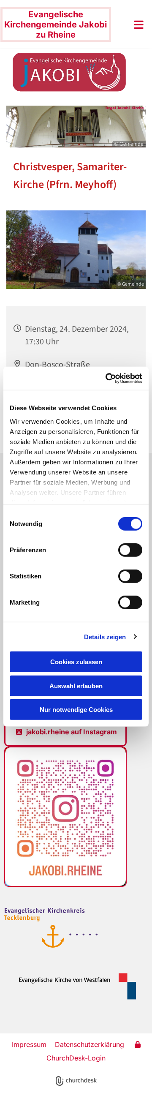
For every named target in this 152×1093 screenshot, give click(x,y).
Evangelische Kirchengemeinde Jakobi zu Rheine (55, 24)
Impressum (29, 1044)
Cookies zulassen (76, 661)
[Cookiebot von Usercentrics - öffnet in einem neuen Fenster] (107, 378)
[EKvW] (73, 986)
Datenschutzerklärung (89, 1044)
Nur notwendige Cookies (76, 709)
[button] (129, 24)
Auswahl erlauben (76, 685)
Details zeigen (105, 636)
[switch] (130, 550)
